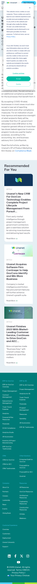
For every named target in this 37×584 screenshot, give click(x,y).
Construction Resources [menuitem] (24, 508)
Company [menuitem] (5, 483)
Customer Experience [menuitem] (9, 525)
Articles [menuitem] (22, 514)
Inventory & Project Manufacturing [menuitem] (9, 442)
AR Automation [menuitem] (7, 436)
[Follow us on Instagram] (27, 556)
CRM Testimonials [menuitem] (8, 468)
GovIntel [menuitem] (22, 476)
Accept (18, 79)
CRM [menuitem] (4, 456)
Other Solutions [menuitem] (25, 456)
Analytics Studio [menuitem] (8, 432)
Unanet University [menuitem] (8, 542)
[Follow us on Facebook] (15, 556)
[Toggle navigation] (3, 3)
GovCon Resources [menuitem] (26, 491)
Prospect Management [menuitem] (24, 409)
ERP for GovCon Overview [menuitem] (8, 385)
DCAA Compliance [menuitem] (8, 428)
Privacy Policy (10, 36)
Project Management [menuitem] (9, 391)
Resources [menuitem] (23, 414)
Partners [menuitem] (5, 491)
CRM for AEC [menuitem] (7, 464)
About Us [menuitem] (5, 487)
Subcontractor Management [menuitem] (7, 402)
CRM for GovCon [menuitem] (8, 460)
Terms (19, 570)
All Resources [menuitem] (24, 487)
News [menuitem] (4, 504)
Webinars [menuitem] (23, 518)
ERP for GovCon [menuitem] (8, 381)
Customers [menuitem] (6, 533)
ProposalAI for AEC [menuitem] (26, 472)
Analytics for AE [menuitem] (25, 393)
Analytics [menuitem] (5, 413)
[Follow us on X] (21, 556)
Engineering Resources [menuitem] (24, 502)
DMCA (26, 570)
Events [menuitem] (4, 509)
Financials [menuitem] (5, 424)
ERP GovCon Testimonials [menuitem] (7, 448)
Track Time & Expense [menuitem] (7, 408)
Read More (10, 238)
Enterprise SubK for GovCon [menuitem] (26, 460)
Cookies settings (18, 73)
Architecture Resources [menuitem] (24, 496)
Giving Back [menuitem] (6, 513)
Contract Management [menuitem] (7, 396)
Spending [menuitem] (23, 418)
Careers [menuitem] (5, 496)
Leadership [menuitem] (6, 500)
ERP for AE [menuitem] (23, 381)
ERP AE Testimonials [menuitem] (27, 427)
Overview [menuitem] (5, 529)
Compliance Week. (23, 151)
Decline (18, 84)
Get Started (28, 3)
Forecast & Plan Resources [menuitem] (7, 418)
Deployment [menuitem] (6, 538)
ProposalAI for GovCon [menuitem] (24, 466)
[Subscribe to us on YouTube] (18, 562)
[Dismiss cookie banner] (30, 7)
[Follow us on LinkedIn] (9, 556)
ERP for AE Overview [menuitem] (27, 385)
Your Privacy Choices (20, 575)
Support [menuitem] (5, 546)
